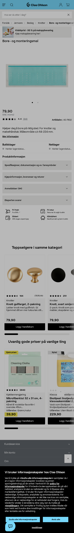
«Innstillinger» (12, 506)
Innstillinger (37, 528)
